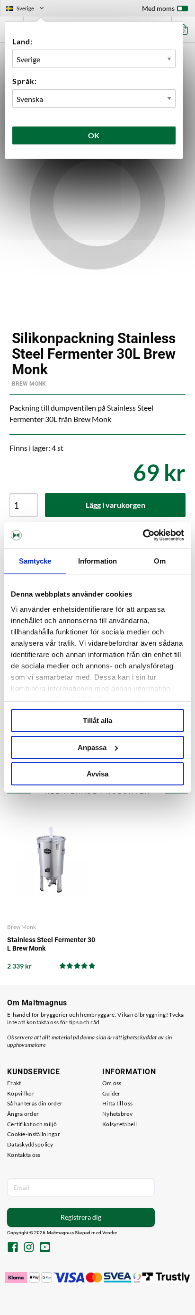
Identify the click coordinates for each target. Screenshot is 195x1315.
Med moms (158, 8)
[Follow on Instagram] (29, 1248)
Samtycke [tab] (35, 561)
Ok (94, 135)
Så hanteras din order (34, 1103)
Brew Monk (29, 383)
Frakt (14, 1083)
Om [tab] (160, 561)
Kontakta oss (24, 1154)
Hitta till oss (117, 1103)
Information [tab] (97, 561)
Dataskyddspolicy (30, 1144)
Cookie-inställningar (33, 1134)
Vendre (109, 1232)
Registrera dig (81, 1217)
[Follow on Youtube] (45, 1248)
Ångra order (23, 1113)
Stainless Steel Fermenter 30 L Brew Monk (51, 944)
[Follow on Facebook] (13, 1248)
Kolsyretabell (119, 1124)
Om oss (112, 1083)
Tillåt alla (97, 721)
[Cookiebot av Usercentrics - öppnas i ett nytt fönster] (142, 535)
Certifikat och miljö (32, 1124)
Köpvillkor (21, 1093)
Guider (111, 1093)
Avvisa (97, 774)
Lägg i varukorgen (115, 504)
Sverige (28, 9)
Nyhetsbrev (117, 1113)
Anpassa (92, 747)
